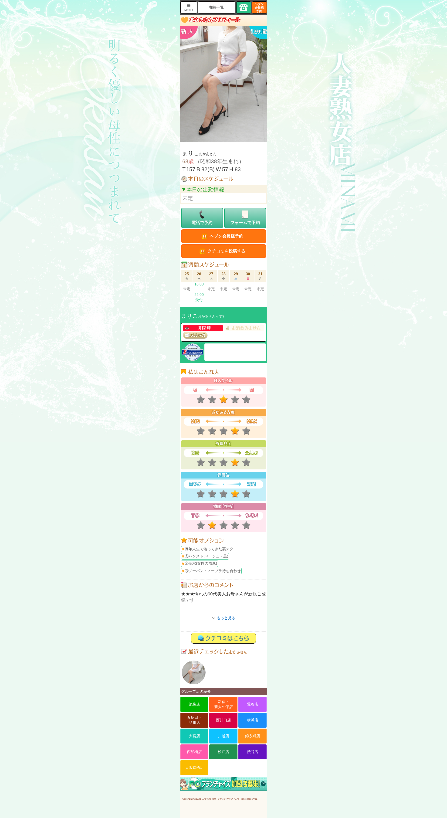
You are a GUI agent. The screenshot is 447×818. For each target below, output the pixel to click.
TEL (243, 7)
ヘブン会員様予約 (259, 7)
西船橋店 (194, 752)
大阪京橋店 (194, 768)
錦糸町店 (252, 736)
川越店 (223, 736)
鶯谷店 (252, 704)
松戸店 (223, 752)
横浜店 (252, 720)
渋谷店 (252, 752)
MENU (188, 10)
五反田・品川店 (194, 720)
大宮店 (194, 736)
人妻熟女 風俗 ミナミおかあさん (219, 799)
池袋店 (194, 704)
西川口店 (223, 720)
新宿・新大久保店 (223, 704)
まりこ (194, 672)
